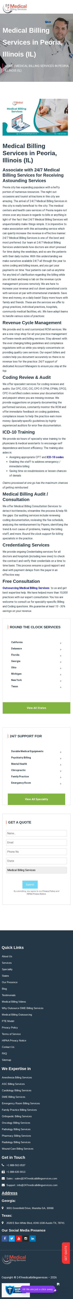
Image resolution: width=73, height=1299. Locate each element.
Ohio (13, 667)
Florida (15, 655)
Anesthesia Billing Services (17, 1077)
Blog (4, 988)
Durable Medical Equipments (27, 751)
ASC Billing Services (13, 1083)
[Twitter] (12, 1238)
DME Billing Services (13, 1096)
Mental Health (19, 764)
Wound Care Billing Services (17, 1148)
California (17, 642)
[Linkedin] (33, 1238)
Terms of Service (11, 1034)
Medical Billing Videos (14, 1001)
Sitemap (6, 1059)
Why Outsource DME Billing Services (22, 1008)
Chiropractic (18, 770)
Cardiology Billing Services (16, 1090)
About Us (7, 956)
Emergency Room (21, 782)
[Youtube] (19, 1238)
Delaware (16, 648)
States (5, 975)
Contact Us (8, 1047)
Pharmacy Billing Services (16, 1135)
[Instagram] (26, 1238)
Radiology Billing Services (16, 1142)
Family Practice (20, 776)
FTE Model (8, 1021)
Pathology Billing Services (16, 1129)
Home (9, 66)
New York (16, 680)
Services (7, 962)
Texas (14, 686)
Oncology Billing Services (16, 1122)
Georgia (15, 661)
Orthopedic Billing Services (17, 1116)
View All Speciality (36, 799)
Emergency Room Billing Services (21, 1103)
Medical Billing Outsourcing (17, 1014)
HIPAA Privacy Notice (36, 894)
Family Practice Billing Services (19, 1109)
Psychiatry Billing (21, 757)
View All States (36, 708)
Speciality (7, 969)
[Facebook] (5, 1238)
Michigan (16, 673)
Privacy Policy (48, 891)
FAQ (4, 1053)
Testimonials (9, 995)
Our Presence (9, 982)
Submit (30, 884)
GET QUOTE (66, 1253)
